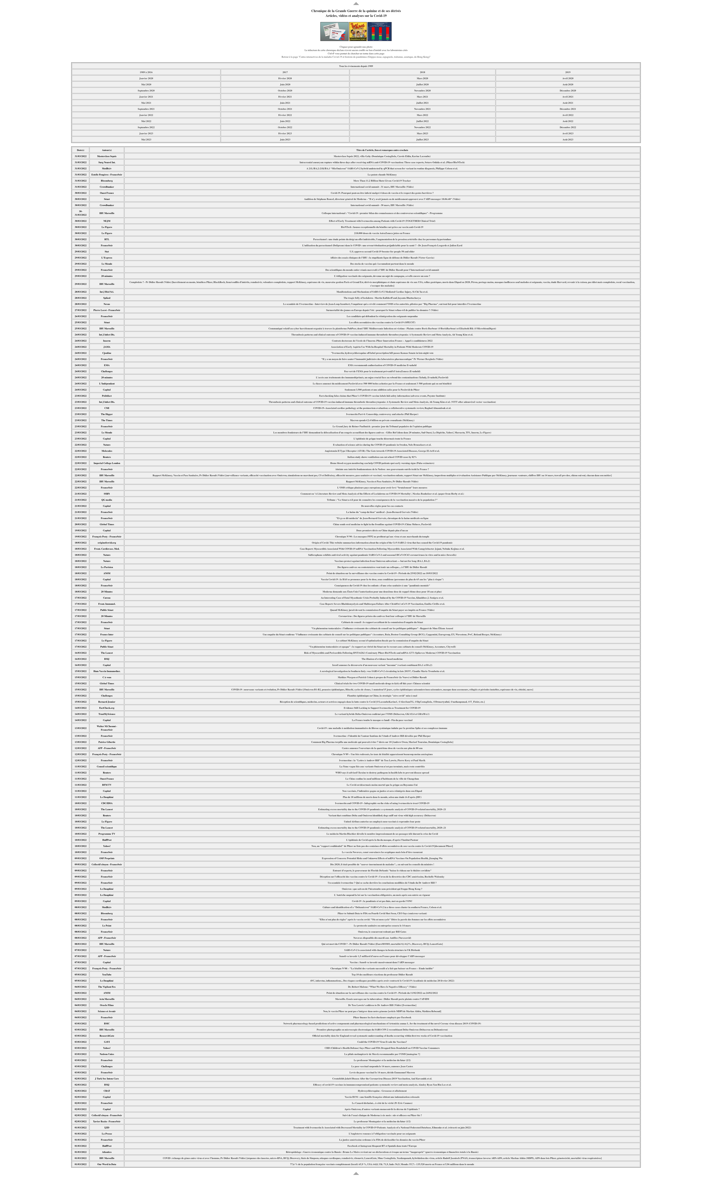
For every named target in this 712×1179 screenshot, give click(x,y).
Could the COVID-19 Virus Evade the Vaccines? (382, 1041)
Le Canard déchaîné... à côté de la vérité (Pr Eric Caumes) (382, 1103)
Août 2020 (568, 84)
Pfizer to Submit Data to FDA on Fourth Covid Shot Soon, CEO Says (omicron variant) (382, 913)
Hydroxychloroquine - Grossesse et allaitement (382, 1090)
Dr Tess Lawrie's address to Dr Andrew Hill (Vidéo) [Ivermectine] (382, 1005)
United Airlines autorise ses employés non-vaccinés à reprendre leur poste (382, 821)
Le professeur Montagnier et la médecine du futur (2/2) (382, 1060)
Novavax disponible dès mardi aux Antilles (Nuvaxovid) (382, 937)
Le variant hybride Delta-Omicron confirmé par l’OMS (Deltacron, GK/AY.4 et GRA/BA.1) (382, 714)
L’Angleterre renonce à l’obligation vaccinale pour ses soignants (382, 1133)
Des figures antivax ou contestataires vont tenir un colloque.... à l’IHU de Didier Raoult (382, 567)
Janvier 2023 (146, 133)
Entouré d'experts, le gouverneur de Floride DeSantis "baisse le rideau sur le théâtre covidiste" (382, 870)
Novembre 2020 (422, 90)
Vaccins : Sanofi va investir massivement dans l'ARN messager (382, 962)
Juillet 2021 (422, 102)
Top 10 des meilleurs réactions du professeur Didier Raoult (382, 974)
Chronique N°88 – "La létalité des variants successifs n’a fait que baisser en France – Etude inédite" (382, 968)
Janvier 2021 (146, 96)
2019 (568, 72)
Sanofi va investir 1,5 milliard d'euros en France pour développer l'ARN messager (382, 956)
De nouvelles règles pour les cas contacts (382, 506)
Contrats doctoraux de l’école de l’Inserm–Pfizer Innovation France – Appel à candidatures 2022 (382, 340)
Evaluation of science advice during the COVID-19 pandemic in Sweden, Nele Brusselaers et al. (382, 444)
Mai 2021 (146, 102)
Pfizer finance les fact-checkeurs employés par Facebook (382, 1017)
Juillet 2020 (422, 84)
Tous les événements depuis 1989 (356, 66)
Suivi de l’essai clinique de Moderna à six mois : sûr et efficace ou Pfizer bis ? (382, 1115)
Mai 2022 (146, 121)
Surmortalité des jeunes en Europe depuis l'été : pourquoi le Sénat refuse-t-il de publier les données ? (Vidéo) (382, 310)
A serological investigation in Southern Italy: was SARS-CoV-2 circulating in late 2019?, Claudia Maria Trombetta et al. (382, 671)
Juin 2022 (285, 121)
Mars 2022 (422, 115)
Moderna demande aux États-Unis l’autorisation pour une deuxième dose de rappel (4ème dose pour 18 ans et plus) (382, 591)
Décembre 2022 (568, 127)
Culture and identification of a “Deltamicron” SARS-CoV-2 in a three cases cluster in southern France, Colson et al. (382, 907)
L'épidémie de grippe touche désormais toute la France (382, 438)
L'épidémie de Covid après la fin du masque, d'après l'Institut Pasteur (382, 840)
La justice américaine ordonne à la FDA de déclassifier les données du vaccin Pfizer (382, 1139)
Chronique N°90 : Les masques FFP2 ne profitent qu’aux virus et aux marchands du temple (382, 536)
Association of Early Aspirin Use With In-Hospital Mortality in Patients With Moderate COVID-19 (382, 346)
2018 (422, 72)
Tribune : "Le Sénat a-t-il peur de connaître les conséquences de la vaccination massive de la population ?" (382, 499)
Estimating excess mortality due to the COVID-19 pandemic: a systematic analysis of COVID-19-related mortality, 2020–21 (382, 809)
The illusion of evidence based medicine (382, 659)
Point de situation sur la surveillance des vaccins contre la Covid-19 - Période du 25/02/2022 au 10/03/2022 (382, 573)
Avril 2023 (567, 133)
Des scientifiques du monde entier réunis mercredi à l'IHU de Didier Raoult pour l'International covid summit (382, 269)
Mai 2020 (146, 84)
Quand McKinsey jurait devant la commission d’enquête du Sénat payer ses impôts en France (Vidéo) (382, 610)
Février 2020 (285, 78)
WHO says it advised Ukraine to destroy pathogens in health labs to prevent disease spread (382, 772)
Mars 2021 (422, 96)
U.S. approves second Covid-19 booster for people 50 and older (382, 251)
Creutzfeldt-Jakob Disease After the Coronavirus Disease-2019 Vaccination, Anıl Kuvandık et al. (382, 1078)
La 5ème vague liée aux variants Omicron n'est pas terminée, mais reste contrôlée (382, 766)
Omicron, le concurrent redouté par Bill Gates (382, 931)
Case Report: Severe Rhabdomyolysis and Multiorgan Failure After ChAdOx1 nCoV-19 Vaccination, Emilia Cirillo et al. (382, 603)
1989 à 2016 (146, 72)
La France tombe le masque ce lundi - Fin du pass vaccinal (382, 720)
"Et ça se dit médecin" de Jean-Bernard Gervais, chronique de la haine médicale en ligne (382, 518)
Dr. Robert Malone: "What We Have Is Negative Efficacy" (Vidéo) (382, 986)
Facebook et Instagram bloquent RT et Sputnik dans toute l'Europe (382, 1145)
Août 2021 (568, 102)
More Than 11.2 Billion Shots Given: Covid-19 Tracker (382, 180)
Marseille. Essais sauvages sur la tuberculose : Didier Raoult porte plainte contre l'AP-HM (382, 999)
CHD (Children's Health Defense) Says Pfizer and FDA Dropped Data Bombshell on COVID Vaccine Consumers (382, 1048)
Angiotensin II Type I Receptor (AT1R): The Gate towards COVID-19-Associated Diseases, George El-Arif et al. (382, 450)
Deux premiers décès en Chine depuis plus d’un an (382, 530)
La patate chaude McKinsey (382, 174)
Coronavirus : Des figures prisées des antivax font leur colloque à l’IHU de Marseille (382, 616)
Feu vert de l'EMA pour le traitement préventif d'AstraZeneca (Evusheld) (382, 371)
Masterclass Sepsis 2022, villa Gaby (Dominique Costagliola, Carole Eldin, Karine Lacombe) (382, 156)
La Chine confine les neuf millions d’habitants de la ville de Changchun (382, 778)
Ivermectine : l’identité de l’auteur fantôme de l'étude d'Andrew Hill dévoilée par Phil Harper (382, 735)
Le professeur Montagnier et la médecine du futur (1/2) (382, 1121)
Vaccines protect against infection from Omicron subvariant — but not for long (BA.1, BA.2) (382, 561)
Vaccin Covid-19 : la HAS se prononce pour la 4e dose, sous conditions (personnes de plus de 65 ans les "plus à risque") (382, 579)
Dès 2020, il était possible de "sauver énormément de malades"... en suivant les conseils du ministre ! (382, 864)
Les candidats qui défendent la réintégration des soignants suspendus (382, 316)
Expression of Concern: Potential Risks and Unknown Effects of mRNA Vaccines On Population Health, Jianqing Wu (382, 858)
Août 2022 (568, 121)
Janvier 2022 (146, 115)
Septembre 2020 (146, 90)
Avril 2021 (567, 96)
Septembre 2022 (146, 127)
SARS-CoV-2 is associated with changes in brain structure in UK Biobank (382, 950)
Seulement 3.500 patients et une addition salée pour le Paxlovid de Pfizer (382, 389)
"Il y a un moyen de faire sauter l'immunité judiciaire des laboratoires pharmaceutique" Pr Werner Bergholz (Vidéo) (382, 359)
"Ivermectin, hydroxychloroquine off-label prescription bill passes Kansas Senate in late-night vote (382, 353)
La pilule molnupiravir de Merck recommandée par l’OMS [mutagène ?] (382, 1054)
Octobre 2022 (285, 127)
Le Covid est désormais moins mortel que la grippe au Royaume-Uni (382, 784)
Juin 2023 (285, 139)
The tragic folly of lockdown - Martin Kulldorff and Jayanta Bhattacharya (382, 297)
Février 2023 (285, 133)
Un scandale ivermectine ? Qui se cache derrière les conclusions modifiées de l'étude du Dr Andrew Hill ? (382, 882)
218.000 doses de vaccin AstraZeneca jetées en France (382, 233)
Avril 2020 (567, 78)
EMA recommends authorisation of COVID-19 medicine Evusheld (382, 365)
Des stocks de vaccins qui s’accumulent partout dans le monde (382, 263)
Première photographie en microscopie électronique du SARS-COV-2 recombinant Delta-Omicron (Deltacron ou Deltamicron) (382, 1029)
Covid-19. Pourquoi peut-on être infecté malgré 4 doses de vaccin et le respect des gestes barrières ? (382, 193)
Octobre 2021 (285, 109)
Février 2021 (285, 96)
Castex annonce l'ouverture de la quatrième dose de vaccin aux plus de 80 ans (382, 748)
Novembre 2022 (422, 127)
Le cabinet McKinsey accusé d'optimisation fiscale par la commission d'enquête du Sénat (382, 640)
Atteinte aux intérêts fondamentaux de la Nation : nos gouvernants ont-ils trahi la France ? (382, 469)
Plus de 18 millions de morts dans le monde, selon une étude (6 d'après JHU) (382, 797)
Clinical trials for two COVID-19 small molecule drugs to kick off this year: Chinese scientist (382, 683)
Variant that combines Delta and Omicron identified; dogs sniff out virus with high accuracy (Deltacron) (382, 815)
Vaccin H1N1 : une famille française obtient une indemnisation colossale (382, 1097)
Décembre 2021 (568, 109)
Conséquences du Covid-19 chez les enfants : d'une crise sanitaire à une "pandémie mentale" (382, 585)
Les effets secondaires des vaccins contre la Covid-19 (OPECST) (382, 322)
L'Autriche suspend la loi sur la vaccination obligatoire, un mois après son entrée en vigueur (382, 895)
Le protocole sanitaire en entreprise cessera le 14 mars (382, 925)
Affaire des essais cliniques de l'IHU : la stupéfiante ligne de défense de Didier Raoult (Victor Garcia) (382, 257)
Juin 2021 (285, 102)
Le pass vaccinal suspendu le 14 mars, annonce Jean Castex (382, 1066)
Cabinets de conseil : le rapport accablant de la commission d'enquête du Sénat (382, 622)
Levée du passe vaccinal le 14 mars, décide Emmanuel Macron (382, 1072)
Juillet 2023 (422, 139)
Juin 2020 (285, 84)
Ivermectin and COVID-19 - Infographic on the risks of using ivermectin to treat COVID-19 (382, 803)
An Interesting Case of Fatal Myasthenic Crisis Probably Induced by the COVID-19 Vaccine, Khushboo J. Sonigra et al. (382, 597)
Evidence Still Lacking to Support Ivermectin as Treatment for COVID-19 (382, 707)
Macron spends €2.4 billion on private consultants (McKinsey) (382, 420)
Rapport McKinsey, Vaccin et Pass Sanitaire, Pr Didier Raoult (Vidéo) (382, 481)
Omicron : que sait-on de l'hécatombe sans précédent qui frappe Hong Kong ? (382, 888)
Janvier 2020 (146, 78)
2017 (285, 72)
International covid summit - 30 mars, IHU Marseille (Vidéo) (382, 205)
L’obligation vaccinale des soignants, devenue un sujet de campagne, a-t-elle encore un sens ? (382, 276)
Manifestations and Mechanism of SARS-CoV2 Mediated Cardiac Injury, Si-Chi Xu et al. (382, 291)
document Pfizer (443, 846)
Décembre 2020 (568, 90)
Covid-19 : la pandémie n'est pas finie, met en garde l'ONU (382, 901)
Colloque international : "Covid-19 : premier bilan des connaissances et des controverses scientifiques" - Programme (382, 213)
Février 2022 (285, 115)
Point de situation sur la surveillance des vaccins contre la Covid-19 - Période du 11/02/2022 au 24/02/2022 (382, 992)
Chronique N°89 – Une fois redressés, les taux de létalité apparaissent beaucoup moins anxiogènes (382, 754)
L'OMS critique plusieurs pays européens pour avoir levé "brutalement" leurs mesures (382, 487)
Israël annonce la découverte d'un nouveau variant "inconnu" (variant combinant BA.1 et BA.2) (382, 665)
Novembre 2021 (422, 109)
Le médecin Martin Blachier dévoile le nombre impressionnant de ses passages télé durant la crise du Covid (382, 833)
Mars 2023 (422, 133)
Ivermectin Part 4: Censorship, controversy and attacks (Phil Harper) (382, 414)
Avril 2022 (567, 115)
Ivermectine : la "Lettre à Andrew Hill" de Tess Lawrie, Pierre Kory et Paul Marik (382, 760)
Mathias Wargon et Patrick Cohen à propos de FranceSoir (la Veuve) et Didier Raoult (382, 677)
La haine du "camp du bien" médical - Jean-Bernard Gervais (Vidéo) (382, 512)
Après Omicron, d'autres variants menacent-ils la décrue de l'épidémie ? (382, 1109)
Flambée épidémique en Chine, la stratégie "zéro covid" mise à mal (382, 695)
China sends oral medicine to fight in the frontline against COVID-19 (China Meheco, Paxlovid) (382, 524)
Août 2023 (568, 139)
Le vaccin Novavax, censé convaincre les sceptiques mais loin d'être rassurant (382, 852)
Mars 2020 (422, 78)
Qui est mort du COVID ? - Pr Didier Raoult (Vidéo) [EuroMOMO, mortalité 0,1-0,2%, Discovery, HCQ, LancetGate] (382, 944)
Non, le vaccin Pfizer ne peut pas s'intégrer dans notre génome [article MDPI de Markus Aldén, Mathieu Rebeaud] (382, 1011)
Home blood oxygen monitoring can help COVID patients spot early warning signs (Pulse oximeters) (382, 463)
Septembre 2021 (146, 109)
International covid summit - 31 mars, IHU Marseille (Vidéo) (382, 186)
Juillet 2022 (422, 121)
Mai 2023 (146, 139)
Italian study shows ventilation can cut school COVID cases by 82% (382, 457)
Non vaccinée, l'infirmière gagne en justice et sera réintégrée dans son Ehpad (382, 791)
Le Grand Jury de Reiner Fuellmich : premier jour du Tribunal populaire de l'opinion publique (382, 426)
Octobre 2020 (285, 90)
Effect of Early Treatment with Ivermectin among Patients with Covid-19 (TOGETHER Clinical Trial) (382, 221)
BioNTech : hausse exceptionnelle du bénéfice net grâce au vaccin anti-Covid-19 (382, 227)
